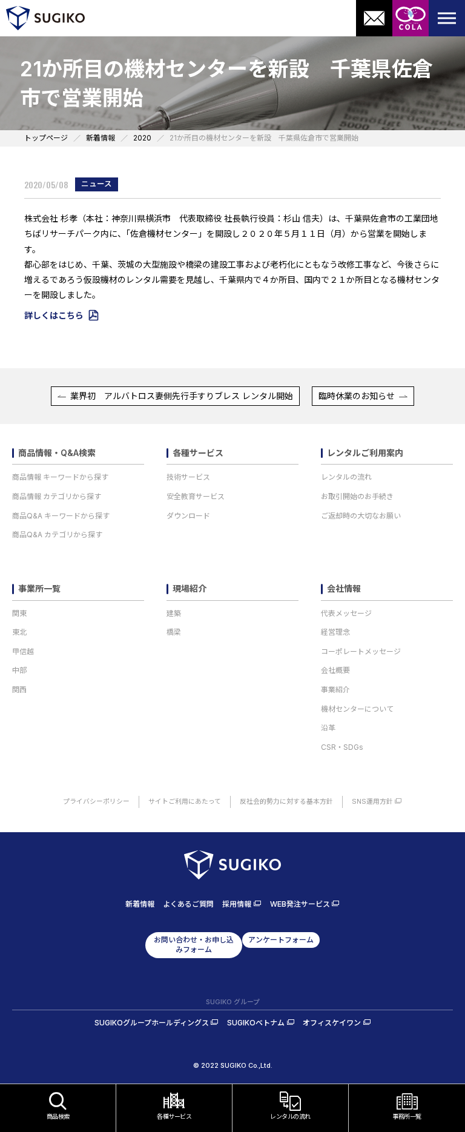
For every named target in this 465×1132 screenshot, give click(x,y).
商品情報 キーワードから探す (60, 477)
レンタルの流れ (346, 477)
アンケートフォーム (281, 939)
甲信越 (23, 651)
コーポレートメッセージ (361, 651)
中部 (19, 670)
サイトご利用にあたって (184, 802)
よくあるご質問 (188, 904)
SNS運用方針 (372, 802)
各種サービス (198, 453)
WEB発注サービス (300, 904)
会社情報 (344, 589)
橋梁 (174, 632)
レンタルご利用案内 (365, 453)
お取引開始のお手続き (357, 496)
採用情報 (236, 904)
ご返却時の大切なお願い (361, 515)
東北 (19, 632)
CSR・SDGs (342, 747)
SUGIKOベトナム (256, 1022)
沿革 (328, 727)
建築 (174, 613)
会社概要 (335, 670)
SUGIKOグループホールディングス (151, 1022)
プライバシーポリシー (96, 802)
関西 (19, 689)
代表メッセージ (346, 613)
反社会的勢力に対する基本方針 (286, 802)
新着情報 (139, 904)
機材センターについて (357, 708)
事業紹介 (335, 689)
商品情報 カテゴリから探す (56, 496)
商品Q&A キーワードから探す (61, 515)
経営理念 (335, 632)
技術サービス (188, 477)
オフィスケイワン (332, 1022)
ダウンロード (188, 515)
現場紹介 (189, 589)
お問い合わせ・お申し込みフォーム (194, 945)
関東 (19, 613)
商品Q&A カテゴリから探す (57, 534)
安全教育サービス (196, 496)
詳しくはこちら (54, 315)
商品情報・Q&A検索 (57, 453)
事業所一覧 (39, 589)
